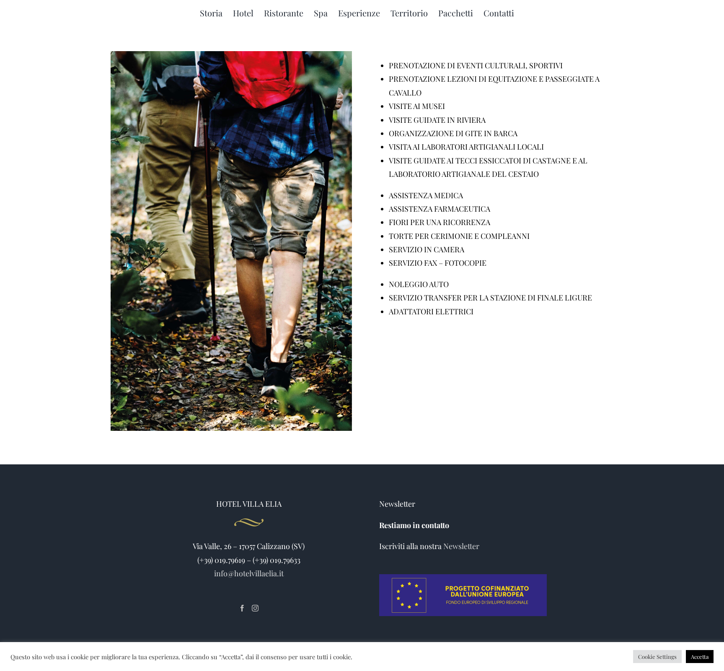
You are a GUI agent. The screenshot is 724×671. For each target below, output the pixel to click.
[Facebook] (242, 608)
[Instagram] (255, 608)
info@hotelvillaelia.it (249, 573)
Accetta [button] (699, 656)
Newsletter (461, 546)
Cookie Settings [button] (657, 656)
